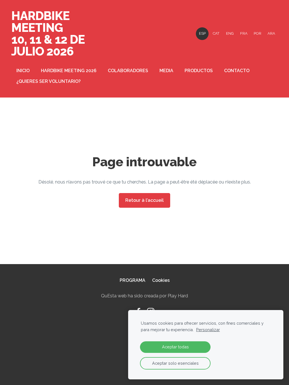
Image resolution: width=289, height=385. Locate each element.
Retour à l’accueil (144, 200)
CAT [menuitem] (216, 33)
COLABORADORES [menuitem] (128, 70)
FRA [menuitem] (244, 33)
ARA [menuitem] (271, 33)
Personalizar (208, 329)
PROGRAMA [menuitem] (132, 280)
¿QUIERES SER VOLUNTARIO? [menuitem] (48, 81)
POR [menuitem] (257, 33)
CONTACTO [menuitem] (236, 70)
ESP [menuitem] (202, 33)
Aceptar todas (175, 346)
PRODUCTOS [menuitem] (199, 70)
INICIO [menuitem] (23, 70)
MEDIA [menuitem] (166, 70)
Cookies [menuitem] (161, 280)
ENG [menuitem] (230, 33)
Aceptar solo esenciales (175, 363)
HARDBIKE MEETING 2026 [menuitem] (69, 70)
